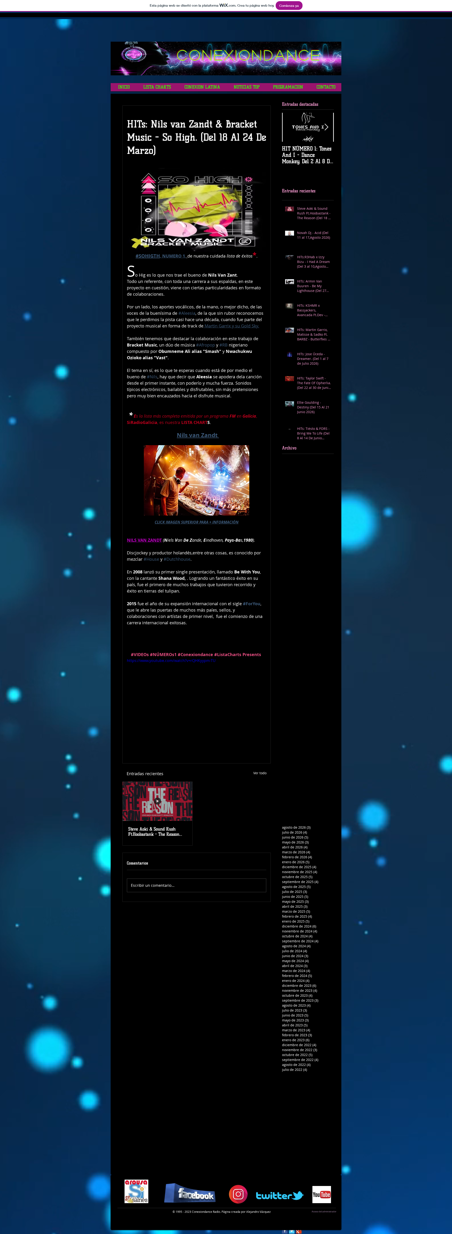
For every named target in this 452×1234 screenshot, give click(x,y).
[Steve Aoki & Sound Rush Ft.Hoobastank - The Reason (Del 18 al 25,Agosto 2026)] (157, 801)
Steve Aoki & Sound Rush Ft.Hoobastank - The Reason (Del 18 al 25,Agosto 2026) (153, 832)
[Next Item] (326, 127)
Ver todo (259, 773)
